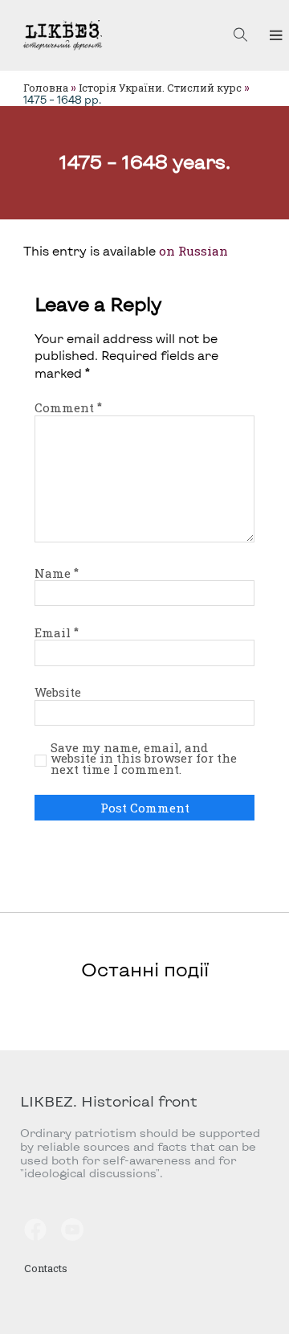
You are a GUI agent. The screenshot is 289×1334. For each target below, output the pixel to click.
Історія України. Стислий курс (160, 87)
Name (57, 573)
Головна (45, 87)
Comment (68, 407)
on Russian (193, 251)
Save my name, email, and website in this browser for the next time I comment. (144, 759)
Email (57, 632)
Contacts (45, 1268)
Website (58, 692)
